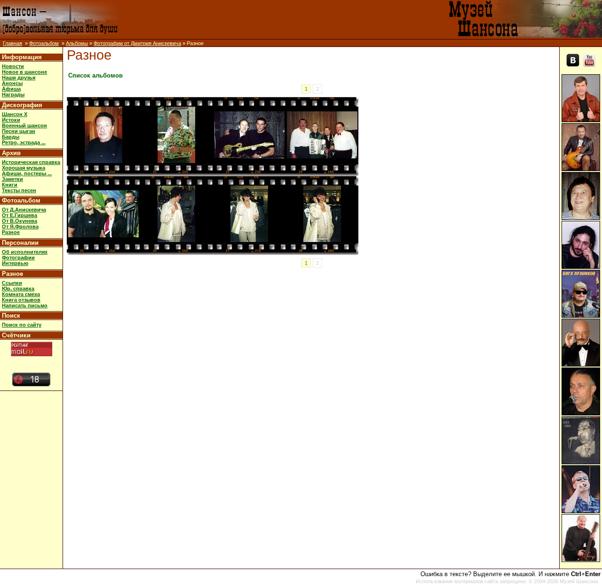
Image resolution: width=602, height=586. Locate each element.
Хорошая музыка (23, 168)
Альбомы (77, 43)
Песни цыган (18, 131)
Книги (9, 185)
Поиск (11, 315)
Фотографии (18, 257)
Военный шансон (24, 125)
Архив (11, 152)
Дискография (22, 105)
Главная (12, 43)
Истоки (11, 120)
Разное (11, 232)
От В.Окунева (19, 221)
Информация (22, 57)
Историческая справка (31, 162)
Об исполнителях (25, 252)
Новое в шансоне (24, 72)
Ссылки (12, 283)
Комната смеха (21, 294)
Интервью (15, 263)
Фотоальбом (44, 43)
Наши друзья (18, 77)
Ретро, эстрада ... (24, 142)
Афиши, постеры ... (27, 173)
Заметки (12, 179)
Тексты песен (19, 190)
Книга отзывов (21, 300)
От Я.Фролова (20, 226)
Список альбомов (95, 75)
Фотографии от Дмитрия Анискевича (137, 43)
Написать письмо (25, 305)
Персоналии (20, 242)
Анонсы (12, 83)
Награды (13, 94)
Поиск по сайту (21, 325)
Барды (10, 137)
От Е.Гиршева (19, 215)
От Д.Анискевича (24, 209)
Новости (13, 66)
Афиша (11, 89)
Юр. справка (18, 288)
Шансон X (14, 114)
